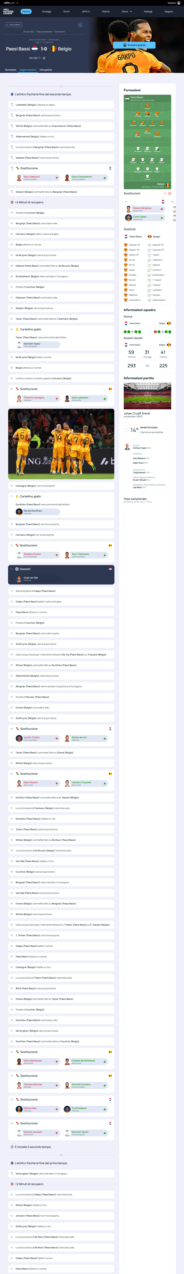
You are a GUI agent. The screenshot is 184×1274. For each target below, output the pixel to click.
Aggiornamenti (28, 70)
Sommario (10, 70)
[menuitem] (28, 11)
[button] (127, 11)
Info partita (46, 70)
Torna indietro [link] (15, 24)
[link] (26, 11)
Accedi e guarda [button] (136, 45)
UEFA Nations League (8, 11)
